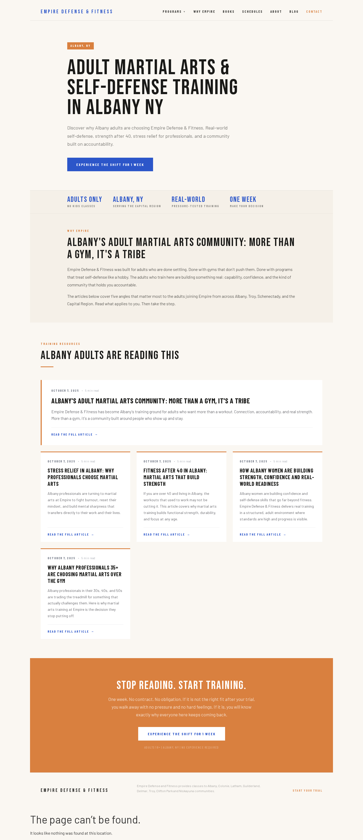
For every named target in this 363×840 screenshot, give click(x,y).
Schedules (252, 11)
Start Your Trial (307, 790)
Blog (294, 11)
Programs (174, 11)
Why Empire (204, 11)
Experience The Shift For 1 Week (110, 164)
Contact (314, 11)
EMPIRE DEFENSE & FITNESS (77, 12)
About (276, 11)
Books (229, 11)
